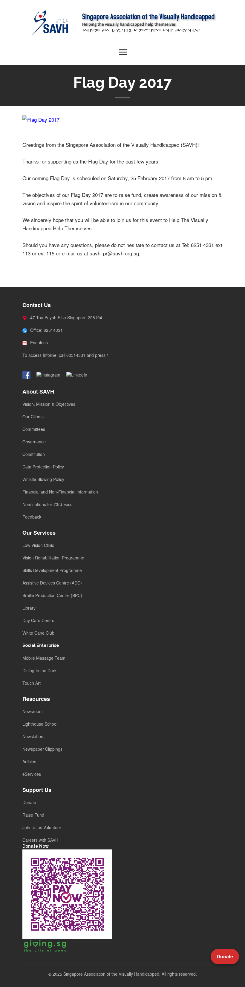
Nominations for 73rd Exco (47, 504)
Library (29, 608)
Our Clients (33, 417)
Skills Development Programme (52, 570)
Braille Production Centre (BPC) (52, 595)
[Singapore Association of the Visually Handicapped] (122, 22)
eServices (31, 774)
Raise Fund (33, 815)
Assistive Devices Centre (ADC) (52, 583)
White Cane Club (38, 633)
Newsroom (32, 711)
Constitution (33, 454)
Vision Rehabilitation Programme (53, 558)
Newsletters (33, 736)
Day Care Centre (38, 620)
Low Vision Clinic (38, 545)
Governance (34, 442)
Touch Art (31, 683)
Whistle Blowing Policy (43, 479)
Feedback (31, 517)
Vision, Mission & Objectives (48, 404)
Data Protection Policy (43, 467)
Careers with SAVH (40, 840)
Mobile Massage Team (43, 658)
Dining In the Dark (39, 670)
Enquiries (38, 343)
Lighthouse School (39, 724)
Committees (33, 429)
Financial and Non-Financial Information (60, 492)
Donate (29, 802)
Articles (29, 761)
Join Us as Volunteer (41, 827)
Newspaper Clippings (42, 749)
